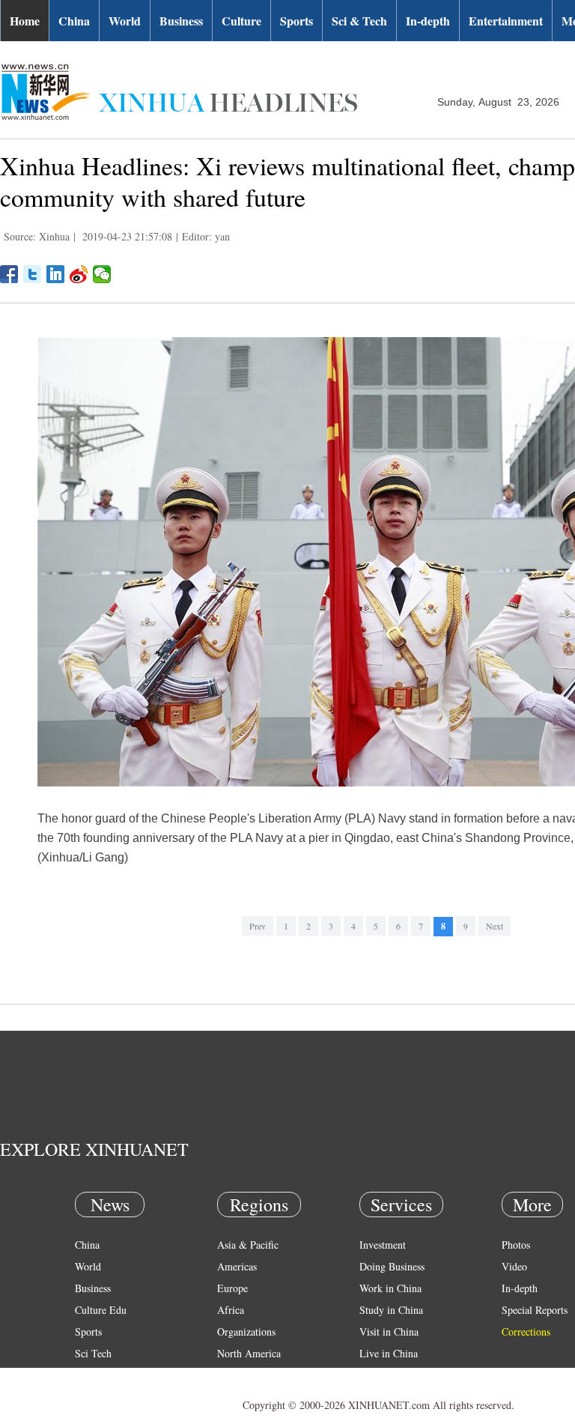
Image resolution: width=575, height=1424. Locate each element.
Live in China (388, 1353)
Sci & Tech (359, 20)
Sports (296, 20)
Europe (232, 1288)
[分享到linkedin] (55, 274)
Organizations (246, 1331)
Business (181, 20)
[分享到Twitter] (32, 274)
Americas (237, 1266)
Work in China (390, 1288)
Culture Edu (101, 1310)
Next (494, 926)
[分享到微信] (102, 274)
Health (89, 1375)
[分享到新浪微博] (79, 274)
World (125, 20)
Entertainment (506, 20)
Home (25, 20)
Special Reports (535, 1310)
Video (514, 1266)
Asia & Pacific (248, 1244)
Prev (257, 926)
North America (249, 1353)
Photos (516, 1244)
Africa (230, 1310)
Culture (241, 20)
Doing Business (392, 1266)
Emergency (383, 1375)
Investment (382, 1244)
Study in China (391, 1310)
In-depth (428, 20)
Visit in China (389, 1331)
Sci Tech (93, 1353)
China (74, 20)
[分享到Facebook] (9, 274)
